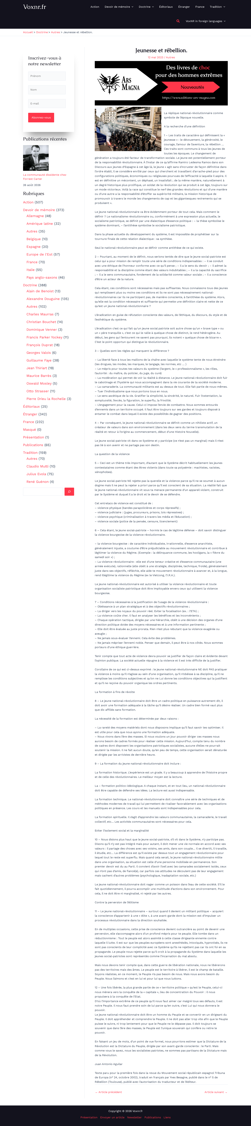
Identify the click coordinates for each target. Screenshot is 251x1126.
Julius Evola (36, 474)
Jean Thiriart (36, 368)
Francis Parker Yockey (44, 337)
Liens (167, 1117)
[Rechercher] (69, 491)
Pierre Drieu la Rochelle (46, 399)
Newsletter (134, 1117)
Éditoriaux (31, 406)
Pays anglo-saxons (41, 277)
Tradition (30, 453)
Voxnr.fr (34, 7)
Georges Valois (38, 353)
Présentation (33, 437)
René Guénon (37, 482)
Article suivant (216, 1092)
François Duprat (39, 345)
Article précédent (108, 1092)
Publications (33, 445)
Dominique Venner (41, 329)
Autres (31, 231)
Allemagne (35, 216)
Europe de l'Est (39, 254)
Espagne (33, 247)
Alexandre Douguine (43, 299)
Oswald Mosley (39, 383)
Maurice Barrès (38, 376)
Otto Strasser (37, 391)
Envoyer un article (112, 1117)
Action (28, 202)
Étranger (30, 414)
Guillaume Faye (39, 360)
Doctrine (30, 285)
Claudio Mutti (37, 466)
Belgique (33, 239)
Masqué (29, 429)
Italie (30, 270)
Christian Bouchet (41, 322)
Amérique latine (39, 224)
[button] (131, 7)
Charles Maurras (40, 314)
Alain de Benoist (40, 291)
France (32, 262)
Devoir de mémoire (39, 210)
